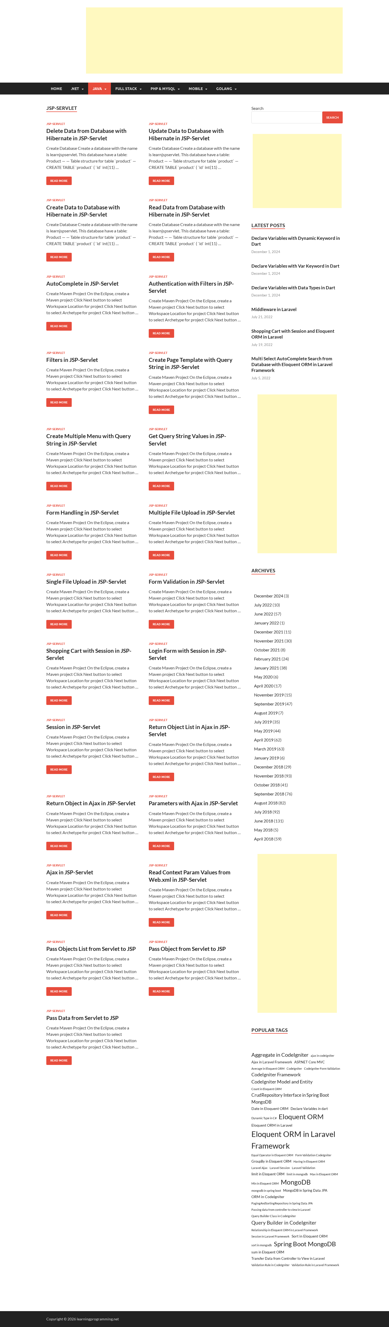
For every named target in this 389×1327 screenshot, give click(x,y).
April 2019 (263, 739)
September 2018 (269, 793)
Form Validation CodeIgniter (313, 1155)
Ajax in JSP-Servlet (69, 872)
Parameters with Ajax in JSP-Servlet (193, 803)
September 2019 (269, 703)
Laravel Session (280, 1167)
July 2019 (263, 721)
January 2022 (266, 622)
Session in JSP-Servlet (73, 726)
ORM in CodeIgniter (267, 1196)
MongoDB (296, 1182)
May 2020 (263, 676)
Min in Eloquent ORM (265, 1183)
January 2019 (266, 757)
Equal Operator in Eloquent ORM (272, 1155)
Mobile (196, 89)
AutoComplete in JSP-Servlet (82, 283)
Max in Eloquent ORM (324, 1174)
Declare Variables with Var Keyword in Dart (295, 266)
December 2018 (268, 766)
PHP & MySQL (163, 89)
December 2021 (268, 631)
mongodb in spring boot (266, 1190)
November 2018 (269, 775)
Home (56, 89)
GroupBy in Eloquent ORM (271, 1161)
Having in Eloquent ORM (309, 1161)
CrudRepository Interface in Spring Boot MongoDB (290, 1098)
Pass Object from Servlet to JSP (187, 948)
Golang (224, 89)
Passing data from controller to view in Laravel (280, 1209)
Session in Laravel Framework (270, 1236)
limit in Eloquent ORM (267, 1174)
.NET (75, 89)
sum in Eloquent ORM (267, 1252)
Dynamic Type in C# (264, 1118)
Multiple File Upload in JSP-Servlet (192, 512)
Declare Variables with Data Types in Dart (293, 287)
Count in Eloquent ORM (266, 1089)
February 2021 (267, 658)
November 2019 (269, 694)
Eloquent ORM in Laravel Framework (293, 1139)
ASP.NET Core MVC (309, 1062)
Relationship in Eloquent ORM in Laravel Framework (284, 1230)
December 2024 (268, 595)
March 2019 (265, 748)
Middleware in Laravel (274, 309)
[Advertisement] (214, 40)
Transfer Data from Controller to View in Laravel (288, 1258)
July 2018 (263, 811)
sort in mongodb (261, 1245)
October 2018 (267, 784)
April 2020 (263, 685)
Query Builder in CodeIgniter (283, 1223)
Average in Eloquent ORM (267, 1068)
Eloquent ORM (301, 1117)
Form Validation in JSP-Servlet (186, 581)
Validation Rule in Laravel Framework (315, 1265)
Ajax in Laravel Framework (271, 1062)
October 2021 (267, 649)
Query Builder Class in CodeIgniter (273, 1216)
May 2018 (263, 829)
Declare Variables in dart (309, 1108)
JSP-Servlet (55, 124)
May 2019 (263, 730)
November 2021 (269, 640)
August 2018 (266, 802)
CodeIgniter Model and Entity (282, 1082)
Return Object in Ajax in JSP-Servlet (90, 803)
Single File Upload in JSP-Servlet (86, 581)
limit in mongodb (297, 1174)
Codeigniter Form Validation (322, 1068)
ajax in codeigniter (322, 1055)
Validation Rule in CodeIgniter (270, 1265)
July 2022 (263, 604)
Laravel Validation (303, 1167)
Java (97, 89)
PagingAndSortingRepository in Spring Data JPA (282, 1203)
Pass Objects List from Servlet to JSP (91, 948)
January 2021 (266, 667)
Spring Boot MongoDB (305, 1244)
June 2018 (263, 820)
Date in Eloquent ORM (269, 1108)
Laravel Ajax (259, 1167)
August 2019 (266, 712)
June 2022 (263, 613)
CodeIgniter (294, 1068)
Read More (57, 180)
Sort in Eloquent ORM (310, 1236)
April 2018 (263, 838)
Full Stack (126, 89)
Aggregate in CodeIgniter (280, 1054)
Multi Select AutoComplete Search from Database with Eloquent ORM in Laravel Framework (292, 364)
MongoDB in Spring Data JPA (305, 1190)
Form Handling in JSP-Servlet (82, 512)
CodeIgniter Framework (276, 1074)
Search (257, 108)
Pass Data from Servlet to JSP (82, 1017)
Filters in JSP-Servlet (72, 359)
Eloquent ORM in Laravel (271, 1125)
